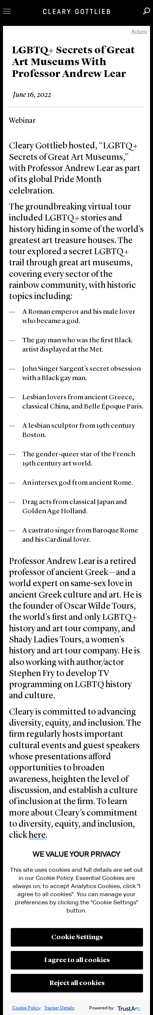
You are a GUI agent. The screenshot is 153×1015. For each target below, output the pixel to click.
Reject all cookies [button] (77, 983)
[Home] (76, 11)
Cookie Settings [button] (77, 937)
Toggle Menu (7, 11)
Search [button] (146, 10)
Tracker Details (59, 1008)
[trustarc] (128, 1008)
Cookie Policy (26, 1008)
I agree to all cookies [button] (77, 960)
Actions (139, 31)
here (37, 835)
